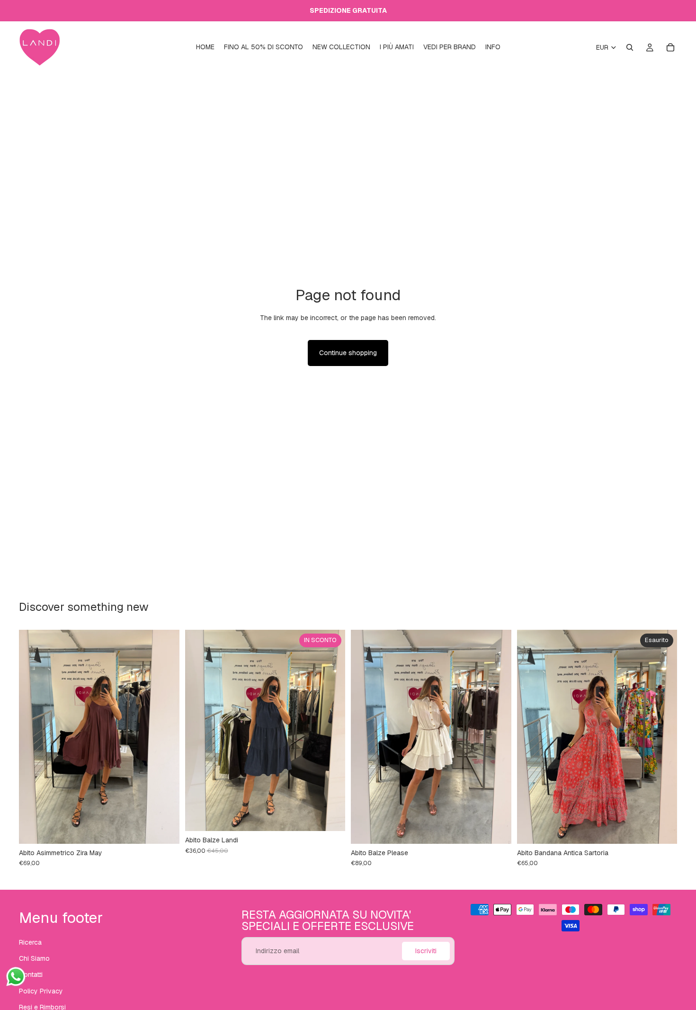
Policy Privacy (41, 990)
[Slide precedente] (33, 736)
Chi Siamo (34, 958)
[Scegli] (496, 829)
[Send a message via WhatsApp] (16, 976)
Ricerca (30, 942)
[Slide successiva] (165, 736)
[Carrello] (670, 47)
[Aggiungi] (164, 829)
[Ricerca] (629, 47)
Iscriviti (426, 951)
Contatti (31, 974)
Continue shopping (348, 353)
